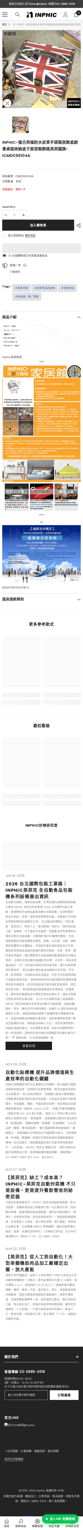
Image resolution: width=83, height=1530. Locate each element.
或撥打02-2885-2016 (61, 4)
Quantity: (9, 207)
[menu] (5, 14)
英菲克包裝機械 (13, 1459)
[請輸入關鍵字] (17, 14)
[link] (21, 695)
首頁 (4, 24)
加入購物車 (38, 225)
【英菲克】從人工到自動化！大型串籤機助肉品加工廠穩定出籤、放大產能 (39, 1263)
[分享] (77, 225)
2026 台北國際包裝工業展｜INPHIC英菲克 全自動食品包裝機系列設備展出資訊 (39, 890)
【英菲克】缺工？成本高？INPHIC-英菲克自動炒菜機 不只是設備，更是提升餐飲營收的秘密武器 (41, 1187)
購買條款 (30, 235)
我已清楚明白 (16, 235)
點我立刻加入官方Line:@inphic (28, 4)
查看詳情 (28, 1046)
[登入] (65, 14)
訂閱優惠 (64, 1395)
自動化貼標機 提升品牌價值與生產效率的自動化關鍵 (40, 1075)
